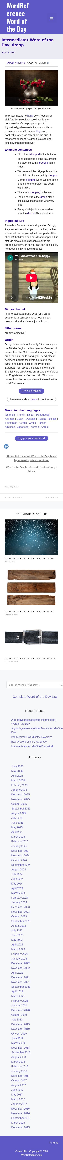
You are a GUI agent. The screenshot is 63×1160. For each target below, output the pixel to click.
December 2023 (20, 907)
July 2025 (16, 818)
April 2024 (17, 888)
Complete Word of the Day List (35, 696)
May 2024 (17, 883)
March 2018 (18, 1061)
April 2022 (17, 972)
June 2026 (17, 766)
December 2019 (20, 1024)
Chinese (10, 427)
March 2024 (18, 893)
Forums (53, 1142)
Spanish (10, 414)
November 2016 (20, 1113)
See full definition (32, 391)
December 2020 (20, 1010)
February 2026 (19, 785)
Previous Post (14, 497)
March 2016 (18, 1122)
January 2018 (19, 1071)
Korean (35, 427)
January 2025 (19, 846)
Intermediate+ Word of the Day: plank (29, 612)
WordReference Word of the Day (17, 17)
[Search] (61, 684)
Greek (32, 422)
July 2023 (16, 930)
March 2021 (18, 996)
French (21, 414)
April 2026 (17, 775)
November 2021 (20, 982)
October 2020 (19, 1015)
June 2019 (17, 1038)
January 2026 (19, 789)
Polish (53, 418)
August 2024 (18, 869)
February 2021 (19, 1000)
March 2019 (18, 1043)
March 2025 (18, 836)
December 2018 (20, 1047)
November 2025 (20, 799)
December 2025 (20, 794)
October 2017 (19, 1080)
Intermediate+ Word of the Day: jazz (31, 737)
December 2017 (20, 1075)
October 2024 (19, 860)
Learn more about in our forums (31, 399)
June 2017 (17, 1090)
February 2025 (19, 841)
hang (30, 115)
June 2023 (17, 935)
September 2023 (20, 921)
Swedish (31, 418)
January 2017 (19, 1104)
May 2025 (17, 827)
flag (38, 131)
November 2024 (20, 855)
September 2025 (20, 808)
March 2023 (18, 949)
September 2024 (20, 864)
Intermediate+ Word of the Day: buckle (30, 658)
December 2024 (20, 850)
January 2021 (19, 1005)
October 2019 (19, 1033)
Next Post (51, 497)
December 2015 (20, 1127)
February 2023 (19, 954)
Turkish (42, 422)
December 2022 (20, 963)
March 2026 (18, 780)
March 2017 (18, 1099)
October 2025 (19, 804)
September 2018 (20, 1052)
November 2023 (20, 911)
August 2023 (18, 925)
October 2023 (19, 916)
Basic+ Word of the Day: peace (29, 741)
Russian (42, 418)
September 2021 (20, 986)
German (10, 418)
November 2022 (20, 968)
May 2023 (17, 940)
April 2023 (17, 944)
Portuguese (42, 414)
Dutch (20, 418)
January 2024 (19, 902)
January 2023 (19, 958)
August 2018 (18, 1057)
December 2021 (20, 977)
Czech (23, 422)
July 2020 (16, 1019)
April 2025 (17, 832)
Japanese (22, 427)
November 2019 (20, 1029)
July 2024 (16, 874)
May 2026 (17, 771)
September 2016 (20, 1118)
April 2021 (17, 991)
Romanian (11, 422)
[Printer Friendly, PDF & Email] (7, 447)
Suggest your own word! (31, 438)
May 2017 (17, 1094)
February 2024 (19, 897)
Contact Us (21, 1151)
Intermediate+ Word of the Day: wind (32, 746)
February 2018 (19, 1066)
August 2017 (18, 1085)
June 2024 (17, 879)
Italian (30, 414)
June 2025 (17, 822)
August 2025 (18, 813)
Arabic (44, 427)
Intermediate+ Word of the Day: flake (29, 559)
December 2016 (20, 1108)
